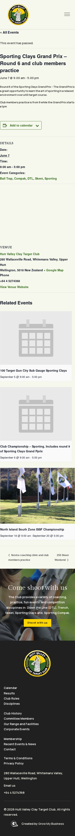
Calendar (10, 688)
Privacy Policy (14, 763)
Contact (10, 749)
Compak (20, 178)
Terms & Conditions (18, 758)
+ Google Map (54, 270)
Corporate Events (17, 729)
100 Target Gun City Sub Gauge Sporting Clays (33, 370)
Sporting (51, 178)
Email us (9, 785)
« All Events (9, 32)
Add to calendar (21, 125)
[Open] (67, 14)
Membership (13, 739)
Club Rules (11, 698)
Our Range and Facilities (21, 724)
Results (9, 693)
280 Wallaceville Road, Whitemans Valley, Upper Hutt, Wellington (33, 775)
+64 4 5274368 (14, 793)
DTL (30, 178)
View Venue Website (14, 287)
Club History (13, 713)
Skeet (39, 178)
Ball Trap (6, 178)
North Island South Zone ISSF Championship (32, 529)
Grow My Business (51, 824)
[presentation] (36, 338)
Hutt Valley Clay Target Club (20, 254)
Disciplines (12, 704)
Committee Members (19, 718)
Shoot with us (37, 622)
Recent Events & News (20, 744)
